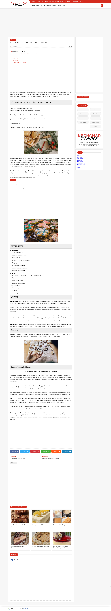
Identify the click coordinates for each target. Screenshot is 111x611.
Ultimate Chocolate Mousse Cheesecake (17, 547)
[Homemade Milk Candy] (62, 516)
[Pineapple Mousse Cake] (41, 516)
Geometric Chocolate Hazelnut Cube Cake (22, 186)
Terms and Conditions (35, 1)
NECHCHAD (26, 608)
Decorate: (15, 60)
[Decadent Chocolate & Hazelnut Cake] (20, 516)
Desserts (54, 5)
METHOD (15, 58)
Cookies (59, 5)
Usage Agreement (55, 1)
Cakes (63, 5)
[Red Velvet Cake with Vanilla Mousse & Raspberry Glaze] (62, 538)
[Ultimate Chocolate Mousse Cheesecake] (20, 538)
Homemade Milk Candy (59, 525)
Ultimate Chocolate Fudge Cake (19, 188)
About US (81, 1)
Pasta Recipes (83, 122)
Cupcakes (48, 5)
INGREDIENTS (16, 56)
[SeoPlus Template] (9, 609)
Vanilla (95, 126)
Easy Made (42, 5)
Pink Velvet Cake (16, 182)
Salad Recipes (95, 122)
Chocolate (95, 114)
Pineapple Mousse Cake (37, 525)
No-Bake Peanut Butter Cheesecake (40, 546)
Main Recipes (35, 5)
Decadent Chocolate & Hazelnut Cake (18, 525)
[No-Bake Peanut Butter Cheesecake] (41, 538)
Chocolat (95, 118)
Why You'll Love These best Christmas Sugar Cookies (25, 54)
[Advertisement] (55, 599)
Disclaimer (75, 1)
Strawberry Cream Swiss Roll (19, 184)
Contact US (69, 1)
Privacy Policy (63, 1)
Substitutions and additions (19, 62)
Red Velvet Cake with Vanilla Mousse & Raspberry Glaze (60, 547)
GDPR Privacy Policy (46, 1)
